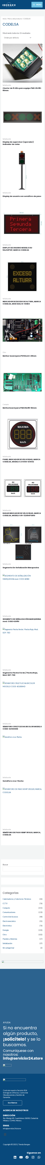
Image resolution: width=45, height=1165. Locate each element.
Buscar (5, 865)
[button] (22, 1134)
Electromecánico (9, 921)
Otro (5, 935)
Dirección (9, 1115)
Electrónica (7, 926)
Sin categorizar (8, 948)
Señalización (7, 943)
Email (6, 1125)
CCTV (5, 903)
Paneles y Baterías (10, 939)
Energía (6, 930)
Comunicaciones (9, 912)
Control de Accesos (10, 917)
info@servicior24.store (12, 1128)
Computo (6, 908)
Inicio (4, 19)
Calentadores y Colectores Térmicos (17, 899)
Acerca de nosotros (15, 1110)
